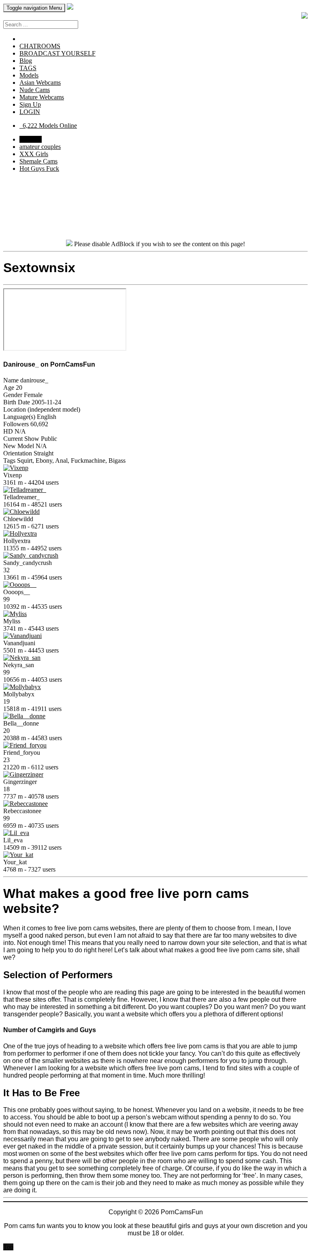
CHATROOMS (39, 46)
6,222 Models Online (48, 125)
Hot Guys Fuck (39, 168)
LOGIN (29, 111)
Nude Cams (34, 89)
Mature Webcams (41, 97)
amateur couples (40, 146)
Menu (34, 8)
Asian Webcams (40, 82)
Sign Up (30, 104)
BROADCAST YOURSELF (57, 53)
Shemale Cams (38, 161)
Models (28, 75)
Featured (30, 139)
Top (8, 1246)
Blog (25, 60)
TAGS (27, 67)
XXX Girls (33, 153)
